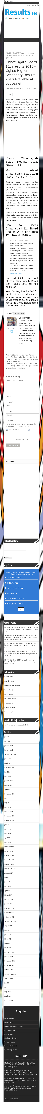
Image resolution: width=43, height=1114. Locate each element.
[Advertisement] (23, 46)
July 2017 (7, 877)
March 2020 (8, 807)
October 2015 (9, 970)
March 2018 (8, 842)
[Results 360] (21, 20)
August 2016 (8, 926)
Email (10, 411)
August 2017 (8, 873)
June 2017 (7, 882)
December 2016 (9, 908)
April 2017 (7, 891)
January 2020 (8, 812)
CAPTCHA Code (21, 440)
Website (10, 421)
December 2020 (9, 794)
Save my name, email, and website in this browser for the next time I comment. (21, 425)
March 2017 (8, 895)
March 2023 (8, 776)
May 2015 (7, 992)
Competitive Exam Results (13, 686)
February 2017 (9, 899)
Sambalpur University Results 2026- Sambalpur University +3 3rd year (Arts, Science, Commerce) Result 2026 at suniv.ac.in (20, 637)
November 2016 (9, 913)
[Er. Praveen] (12, 325)
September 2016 (10, 921)
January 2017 (8, 904)
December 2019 (9, 816)
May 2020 (7, 803)
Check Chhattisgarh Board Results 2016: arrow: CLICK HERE (22, 162)
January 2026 (8, 746)
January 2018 (8, 851)
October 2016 (9, 917)
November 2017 (9, 860)
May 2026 (7, 741)
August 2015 (8, 979)
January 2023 (8, 781)
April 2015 (7, 996)
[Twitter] (12, 331)
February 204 (8, 1000)
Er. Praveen (15, 88)
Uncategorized (9, 703)
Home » (8, 51)
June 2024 (7, 759)
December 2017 (9, 855)
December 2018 (9, 820)
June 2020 (7, 798)
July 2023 (7, 772)
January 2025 (8, 750)
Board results (9, 681)
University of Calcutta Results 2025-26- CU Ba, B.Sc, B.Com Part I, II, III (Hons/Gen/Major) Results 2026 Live (20, 654)
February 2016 (9, 952)
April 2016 (7, 943)
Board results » (16, 51)
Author (9, 314)
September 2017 (10, 869)
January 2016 (8, 957)
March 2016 (8, 948)
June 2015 (7, 987)
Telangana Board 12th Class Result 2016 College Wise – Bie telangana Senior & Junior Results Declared (22, 366)
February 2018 (9, 847)
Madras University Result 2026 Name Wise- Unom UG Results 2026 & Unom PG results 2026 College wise (21, 629)
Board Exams (8, 677)
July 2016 (7, 930)
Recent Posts (19, 314)
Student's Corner (10, 699)
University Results (10, 707)
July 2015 (7, 983)
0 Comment (33, 88)
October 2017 (9, 864)
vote (21, 609)
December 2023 (9, 768)
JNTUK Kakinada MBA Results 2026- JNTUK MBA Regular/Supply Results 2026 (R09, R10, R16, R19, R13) (20, 645)
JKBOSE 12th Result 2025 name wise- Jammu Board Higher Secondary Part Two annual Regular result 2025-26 (21, 662)
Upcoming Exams (10, 712)
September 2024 (10, 754)
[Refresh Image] (29, 430)
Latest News (8, 694)
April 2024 (7, 763)
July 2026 (7, 737)
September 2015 (10, 974)
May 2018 (7, 834)
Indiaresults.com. (16, 273)
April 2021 (7, 790)
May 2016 (7, 939)
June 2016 (7, 935)
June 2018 (7, 829)
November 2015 (9, 965)
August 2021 (8, 785)
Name (10, 402)
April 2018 (7, 838)
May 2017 (7, 886)
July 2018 (7, 825)
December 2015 (9, 961)
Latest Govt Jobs (9, 690)
